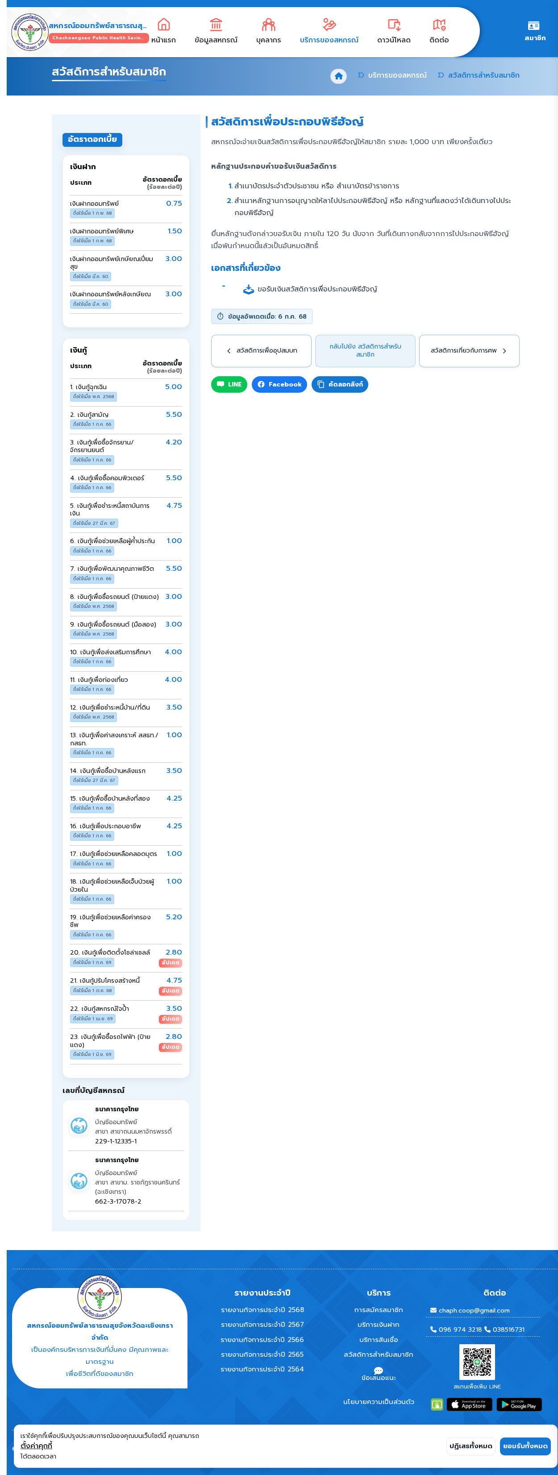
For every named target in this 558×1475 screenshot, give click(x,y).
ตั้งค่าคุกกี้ (36, 1446)
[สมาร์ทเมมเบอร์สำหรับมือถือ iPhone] (469, 1404)
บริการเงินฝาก (379, 1325)
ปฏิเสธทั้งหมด (471, 1446)
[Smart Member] (437, 1404)
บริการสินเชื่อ (378, 1340)
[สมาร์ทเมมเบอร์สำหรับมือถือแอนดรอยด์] (519, 1404)
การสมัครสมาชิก (378, 1310)
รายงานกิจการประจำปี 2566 (262, 1340)
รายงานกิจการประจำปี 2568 (262, 1310)
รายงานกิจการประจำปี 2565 (262, 1354)
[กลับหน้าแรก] (28, 32)
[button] (216, 32)
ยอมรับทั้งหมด (525, 1446)
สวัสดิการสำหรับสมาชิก (378, 1354)
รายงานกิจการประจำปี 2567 (262, 1325)
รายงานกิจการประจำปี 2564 (262, 1369)
